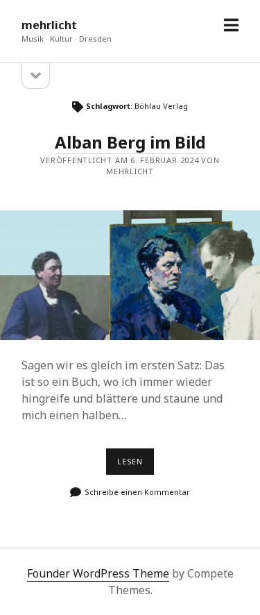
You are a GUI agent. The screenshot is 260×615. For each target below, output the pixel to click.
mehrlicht (49, 25)
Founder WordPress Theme (98, 573)
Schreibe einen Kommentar (137, 492)
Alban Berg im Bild (130, 141)
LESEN (135, 465)
